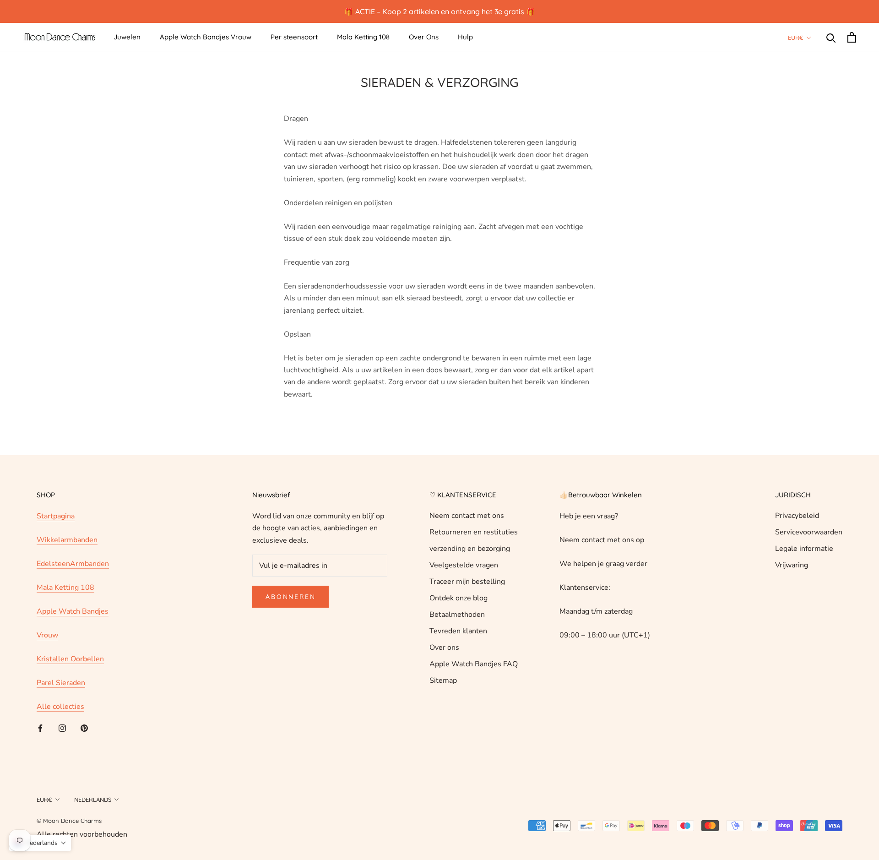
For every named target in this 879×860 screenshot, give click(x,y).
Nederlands (92, 799)
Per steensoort (294, 37)
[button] (40, 843)
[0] (851, 37)
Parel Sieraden (61, 683)
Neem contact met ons (466, 516)
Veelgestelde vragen (463, 565)
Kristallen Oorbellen (70, 659)
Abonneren (290, 597)
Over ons (444, 647)
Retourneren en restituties (473, 532)
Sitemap (443, 680)
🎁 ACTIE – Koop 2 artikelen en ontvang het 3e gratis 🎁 (439, 11)
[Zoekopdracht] (831, 37)
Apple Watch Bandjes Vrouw (205, 37)
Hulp (465, 37)
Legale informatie (804, 549)
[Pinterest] (84, 728)
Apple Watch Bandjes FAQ (473, 664)
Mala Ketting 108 (363, 37)
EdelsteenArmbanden (73, 564)
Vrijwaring (791, 565)
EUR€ (795, 37)
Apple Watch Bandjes (73, 611)
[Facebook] (40, 728)
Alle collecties (60, 707)
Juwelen (127, 37)
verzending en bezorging (469, 549)
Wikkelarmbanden (67, 540)
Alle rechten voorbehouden (82, 834)
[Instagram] (62, 728)
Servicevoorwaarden (808, 532)
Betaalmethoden (457, 615)
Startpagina (56, 516)
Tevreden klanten (458, 631)
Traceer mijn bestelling (467, 582)
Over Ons (424, 37)
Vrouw (47, 635)
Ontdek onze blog (458, 598)
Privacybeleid (797, 516)
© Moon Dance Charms (69, 820)
